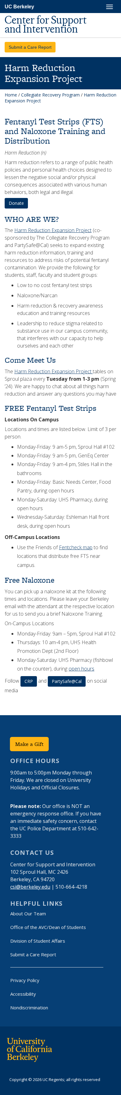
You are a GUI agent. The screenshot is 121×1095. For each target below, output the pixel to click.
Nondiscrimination (29, 1007)
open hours (81, 668)
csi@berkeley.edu (30, 886)
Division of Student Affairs (37, 941)
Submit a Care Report (30, 47)
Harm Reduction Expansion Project (53, 230)
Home (11, 95)
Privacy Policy (24, 980)
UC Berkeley (19, 6)
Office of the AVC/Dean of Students (48, 927)
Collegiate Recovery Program (50, 95)
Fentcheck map (75, 547)
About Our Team (28, 913)
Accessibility (23, 994)
